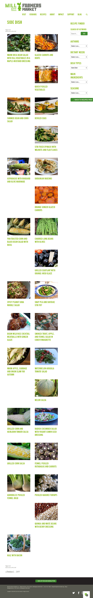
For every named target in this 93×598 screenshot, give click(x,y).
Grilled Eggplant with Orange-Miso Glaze (46, 263)
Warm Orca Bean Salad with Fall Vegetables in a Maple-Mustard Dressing (18, 49)
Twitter (73, 593)
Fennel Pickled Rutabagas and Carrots (46, 456)
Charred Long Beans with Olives (46, 231)
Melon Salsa (46, 391)
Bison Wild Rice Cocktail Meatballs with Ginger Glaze (18, 328)
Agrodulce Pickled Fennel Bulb (18, 487)
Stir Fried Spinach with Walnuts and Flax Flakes (46, 139)
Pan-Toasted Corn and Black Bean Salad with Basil (18, 233)
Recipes (43, 14)
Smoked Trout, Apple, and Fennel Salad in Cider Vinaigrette (46, 328)
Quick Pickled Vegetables (46, 79)
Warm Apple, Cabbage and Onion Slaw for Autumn (18, 363)
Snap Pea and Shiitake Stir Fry (46, 294)
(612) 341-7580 (47, 586)
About (52, 14)
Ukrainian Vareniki (46, 170)
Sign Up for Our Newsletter (46, 581)
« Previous (9, 571)
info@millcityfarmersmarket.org (58, 586)
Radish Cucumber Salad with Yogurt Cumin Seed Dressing (46, 423)
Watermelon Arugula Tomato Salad (46, 361)
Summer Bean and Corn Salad (18, 111)
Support (70, 14)
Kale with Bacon (18, 547)
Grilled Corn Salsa (18, 455)
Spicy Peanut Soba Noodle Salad (18, 294)
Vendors (33, 14)
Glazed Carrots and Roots (46, 47)
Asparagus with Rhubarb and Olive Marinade (18, 171)
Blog (80, 14)
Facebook (78, 593)
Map (66, 586)
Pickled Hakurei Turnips (46, 486)
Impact (61, 14)
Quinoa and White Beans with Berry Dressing (46, 516)
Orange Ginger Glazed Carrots (46, 199)
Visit (24, 14)
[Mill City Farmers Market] (28, 6)
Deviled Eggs (46, 110)
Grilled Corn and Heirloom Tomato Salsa (18, 421)
